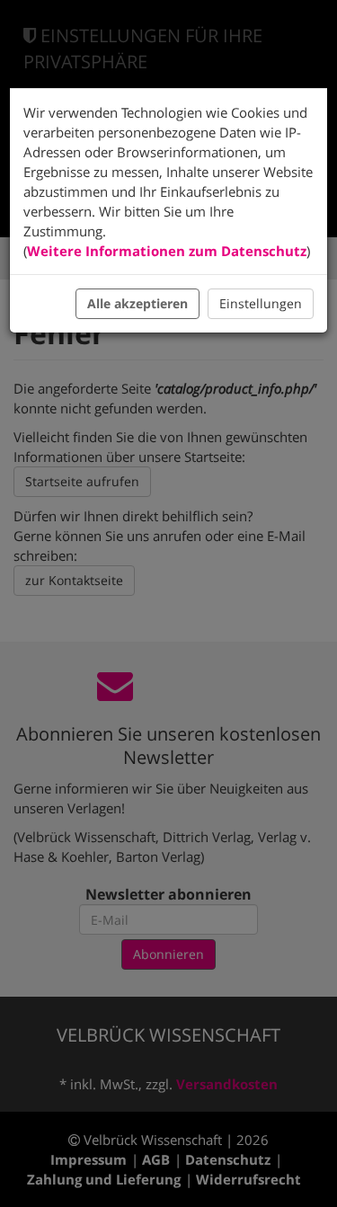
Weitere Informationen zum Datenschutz (166, 251)
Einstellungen (260, 303)
